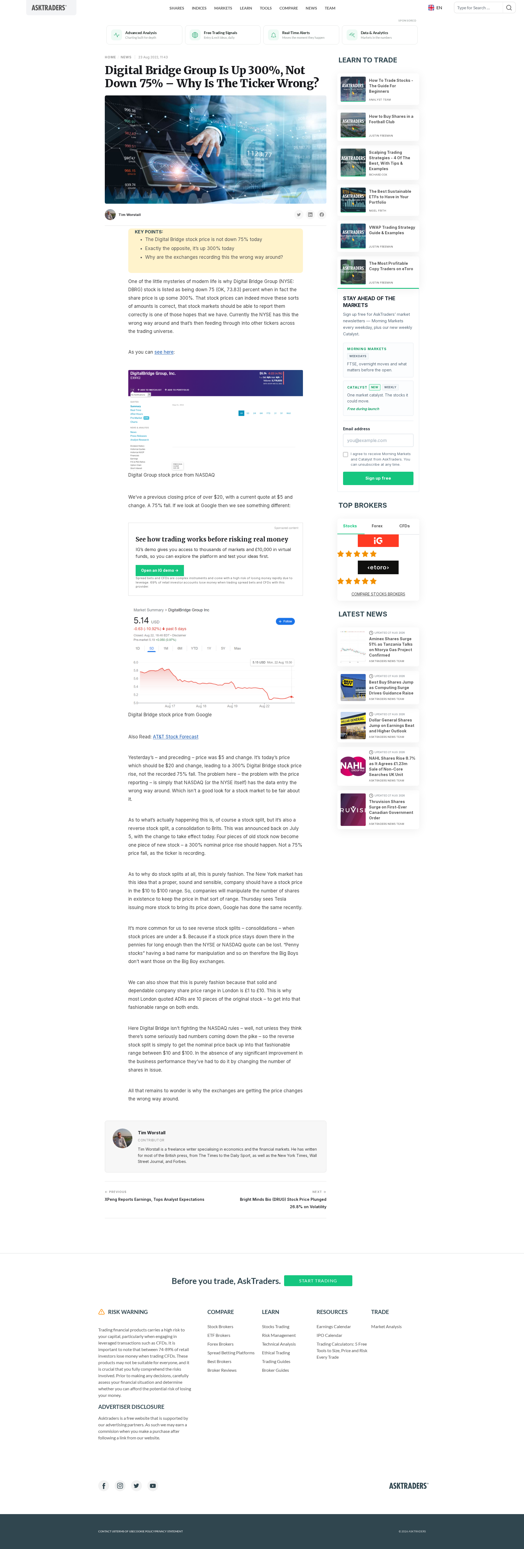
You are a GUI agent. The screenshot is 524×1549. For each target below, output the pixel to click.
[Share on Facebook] (321, 214)
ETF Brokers (218, 1335)
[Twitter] (136, 1485)
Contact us (106, 1531)
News (311, 8)
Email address (356, 428)
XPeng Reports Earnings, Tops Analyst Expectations (154, 1196)
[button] (435, 7)
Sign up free (378, 478)
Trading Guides (276, 1361)
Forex (377, 526)
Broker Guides (275, 1370)
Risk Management (279, 1335)
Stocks (350, 526)
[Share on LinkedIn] (310, 214)
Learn (246, 8)
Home (110, 57)
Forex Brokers (220, 1343)
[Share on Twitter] (298, 214)
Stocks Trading (275, 1326)
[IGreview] (357, 554)
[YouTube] (152, 1485)
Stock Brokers (220, 1326)
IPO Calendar (329, 1335)
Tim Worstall (129, 214)
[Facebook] (103, 1485)
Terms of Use (124, 1531)
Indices (199, 8)
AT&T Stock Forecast (175, 736)
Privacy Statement (169, 1531)
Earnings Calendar (334, 1326)
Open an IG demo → (159, 570)
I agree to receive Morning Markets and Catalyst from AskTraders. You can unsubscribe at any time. (381, 459)
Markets (223, 8)
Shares (176, 8)
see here (164, 352)
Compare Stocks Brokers (378, 594)
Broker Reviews (222, 1370)
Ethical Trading (276, 1352)
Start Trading (318, 1280)
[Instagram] (120, 1485)
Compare (288, 8)
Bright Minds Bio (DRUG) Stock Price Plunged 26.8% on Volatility (283, 1199)
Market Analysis (386, 1326)
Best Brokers (219, 1361)
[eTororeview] (357, 581)
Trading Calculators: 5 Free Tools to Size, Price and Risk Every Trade (342, 1350)
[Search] (509, 7)
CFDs (404, 526)
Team (330, 8)
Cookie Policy (144, 1531)
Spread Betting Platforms (231, 1352)
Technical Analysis (279, 1343)
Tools (266, 8)
